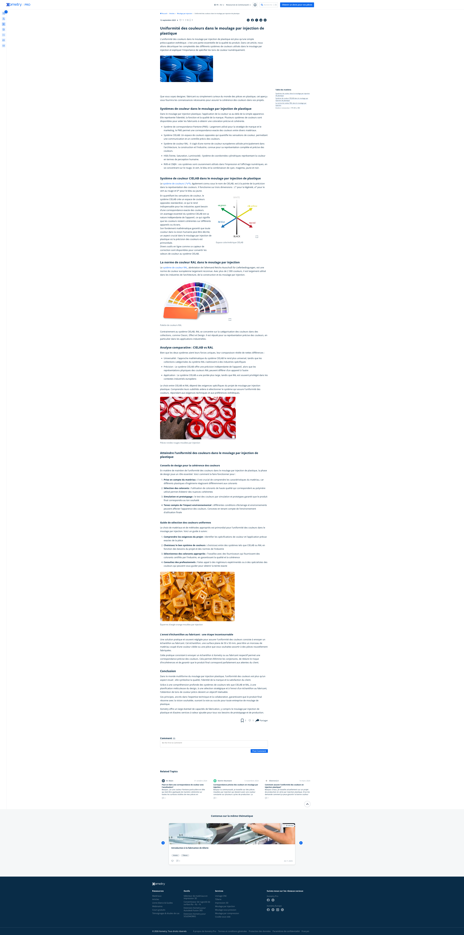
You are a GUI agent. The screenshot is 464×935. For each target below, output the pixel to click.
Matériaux (156, 896)
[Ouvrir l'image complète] (256, 236)
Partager (264, 720)
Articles (172, 13)
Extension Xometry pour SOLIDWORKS (195, 915)
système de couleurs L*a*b (177, 183)
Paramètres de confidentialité (286, 931)
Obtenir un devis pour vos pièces (297, 4)
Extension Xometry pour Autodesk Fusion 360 (195, 909)
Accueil (164, 13)
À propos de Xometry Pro (204, 931)
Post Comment (259, 751)
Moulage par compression (227, 913)
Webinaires (157, 906)
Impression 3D (221, 903)
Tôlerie (218, 899)
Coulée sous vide (222, 917)
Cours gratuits (158, 910)
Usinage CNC (221, 896)
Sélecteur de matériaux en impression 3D (196, 897)
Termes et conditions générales (232, 931)
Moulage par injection (184, 13)
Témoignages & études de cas (165, 913)
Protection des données (260, 931)
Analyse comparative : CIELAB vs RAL (288, 108)
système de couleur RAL (175, 267)
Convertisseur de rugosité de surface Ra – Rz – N (197, 903)
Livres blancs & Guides (162, 903)
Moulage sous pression (225, 910)
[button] (191, 20)
